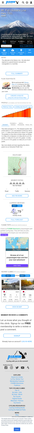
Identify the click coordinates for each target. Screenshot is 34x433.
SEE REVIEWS (17, 196)
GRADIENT (5, 124)
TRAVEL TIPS (28, 124)
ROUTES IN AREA (21, 53)
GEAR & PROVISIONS (21, 123)
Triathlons (17, 385)
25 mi (8, 275)
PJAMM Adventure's (13, 229)
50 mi (12, 275)
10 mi (3, 275)
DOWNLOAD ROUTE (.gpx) (23, 107)
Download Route (12, 53)
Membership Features (17, 381)
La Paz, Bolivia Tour (17, 379)
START (22, 275)
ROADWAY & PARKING (13, 123)
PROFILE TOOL (7, 107)
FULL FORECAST (17, 220)
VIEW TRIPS (17, 265)
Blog (17, 415)
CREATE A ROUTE (17, 97)
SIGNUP (17, 335)
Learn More (4, 235)
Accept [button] (17, 429)
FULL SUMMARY (17, 73)
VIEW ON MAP (17, 307)
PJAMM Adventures (17, 383)
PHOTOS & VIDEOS (4, 53)
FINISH (27, 275)
